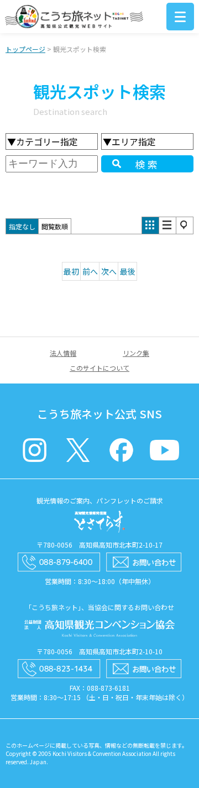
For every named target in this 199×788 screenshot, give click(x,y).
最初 (71, 271)
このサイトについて (99, 367)
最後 (127, 271)
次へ (109, 271)
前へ (90, 271)
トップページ (25, 49)
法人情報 (63, 353)
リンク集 (136, 353)
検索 (147, 164)
